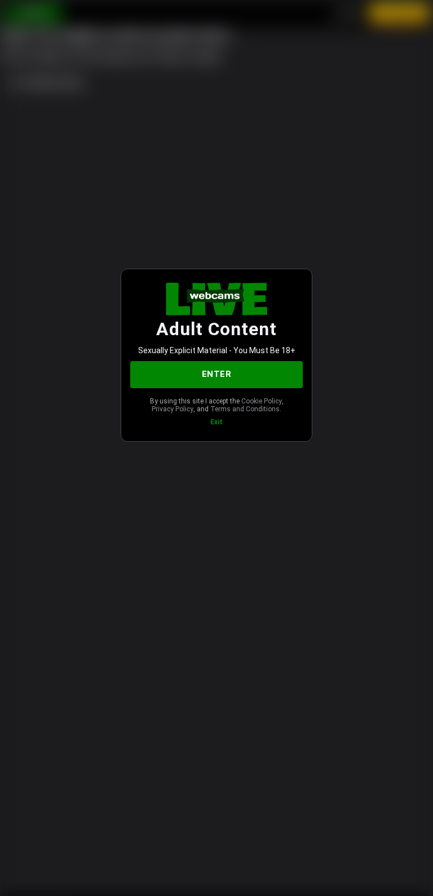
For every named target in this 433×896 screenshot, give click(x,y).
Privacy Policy (172, 409)
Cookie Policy (261, 401)
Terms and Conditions (245, 409)
